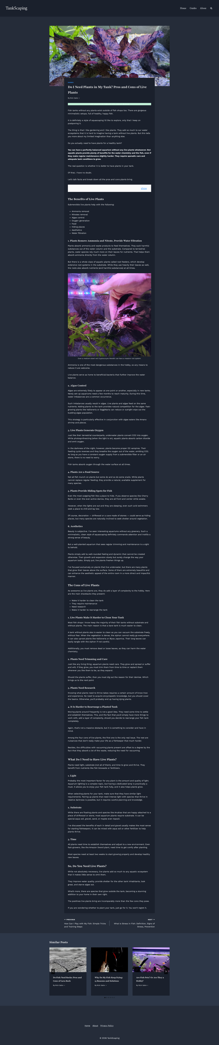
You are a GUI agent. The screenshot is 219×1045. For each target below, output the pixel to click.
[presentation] (67, 959)
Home (183, 8)
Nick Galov (74, 98)
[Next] (166, 971)
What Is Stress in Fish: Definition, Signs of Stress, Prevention (134, 923)
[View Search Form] (211, 8)
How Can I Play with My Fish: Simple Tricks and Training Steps (85, 923)
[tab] (105, 997)
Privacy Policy (106, 1025)
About (203, 8)
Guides (193, 8)
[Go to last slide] (53, 971)
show (144, 188)
